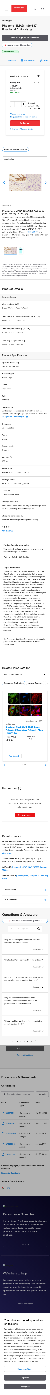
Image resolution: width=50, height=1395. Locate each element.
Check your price (17, 114)
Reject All (25, 1378)
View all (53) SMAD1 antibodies (25, 37)
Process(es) (11, 899)
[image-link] (25, 182)
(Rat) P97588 (33, 867)
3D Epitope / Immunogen (13, 416)
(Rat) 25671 (34, 876)
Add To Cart (25, 123)
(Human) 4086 (22, 876)
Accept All (25, 1386)
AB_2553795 (7, 531)
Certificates (29, 60)
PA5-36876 (32, 232)
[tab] (25, 889)
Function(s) (10, 889)
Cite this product (25, 815)
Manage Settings (25, 1369)
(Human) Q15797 (19, 867)
